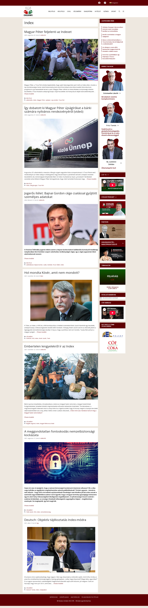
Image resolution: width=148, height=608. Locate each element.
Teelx (48, 338)
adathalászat (30, 265)
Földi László (29, 512)
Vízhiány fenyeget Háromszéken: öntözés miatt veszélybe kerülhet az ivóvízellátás (113, 29)
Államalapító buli (108, 168)
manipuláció (43, 590)
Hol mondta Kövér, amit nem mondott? (51, 273)
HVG (33, 338)
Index (34, 100)
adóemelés (29, 100)
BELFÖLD (51, 11)
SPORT (113, 11)
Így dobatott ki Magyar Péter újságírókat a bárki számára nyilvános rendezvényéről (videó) (57, 109)
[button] (119, 11)
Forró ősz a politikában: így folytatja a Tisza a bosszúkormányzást (111, 56)
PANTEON (104, 222)
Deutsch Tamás (30, 590)
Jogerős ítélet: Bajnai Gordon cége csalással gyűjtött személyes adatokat (60, 195)
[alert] (112, 298)
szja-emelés (54, 100)
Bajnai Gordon (38, 265)
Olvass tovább (29, 94)
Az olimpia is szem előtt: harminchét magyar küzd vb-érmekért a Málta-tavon (111, 49)
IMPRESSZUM (53, 597)
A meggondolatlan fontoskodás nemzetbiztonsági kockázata (59, 433)
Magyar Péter (41, 100)
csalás (45, 265)
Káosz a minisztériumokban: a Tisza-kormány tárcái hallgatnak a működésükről (113, 42)
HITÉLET (98, 11)
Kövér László (42, 338)
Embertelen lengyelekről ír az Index (49, 346)
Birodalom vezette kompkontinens (109, 98)
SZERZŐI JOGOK (64, 597)
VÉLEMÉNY (77, 11)
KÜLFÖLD (61, 11)
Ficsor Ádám (56, 265)
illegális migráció (31, 423)
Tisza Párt (61, 100)
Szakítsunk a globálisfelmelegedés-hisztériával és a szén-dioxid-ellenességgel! (110, 132)
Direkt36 (28, 338)
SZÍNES (106, 11)
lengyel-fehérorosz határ (47, 423)
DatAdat (49, 265)
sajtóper (48, 100)
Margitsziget (33, 185)
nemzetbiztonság (46, 512)
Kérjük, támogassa (112, 287)
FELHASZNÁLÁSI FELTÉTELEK (90, 597)
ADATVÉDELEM (75, 597)
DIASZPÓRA (88, 11)
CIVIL (69, 11)
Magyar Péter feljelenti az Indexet (48, 32)
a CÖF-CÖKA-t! (112, 288)
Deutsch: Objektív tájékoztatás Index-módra (55, 520)
